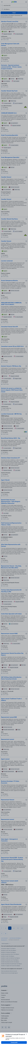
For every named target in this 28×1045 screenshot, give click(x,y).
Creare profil (14, 1042)
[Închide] (26, 1034)
